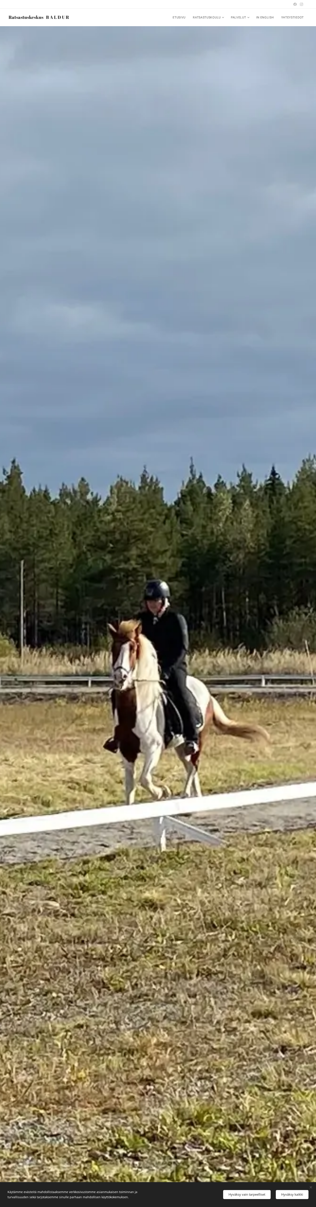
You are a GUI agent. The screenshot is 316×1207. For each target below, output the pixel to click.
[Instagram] (301, 4)
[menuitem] (179, 17)
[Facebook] (295, 4)
